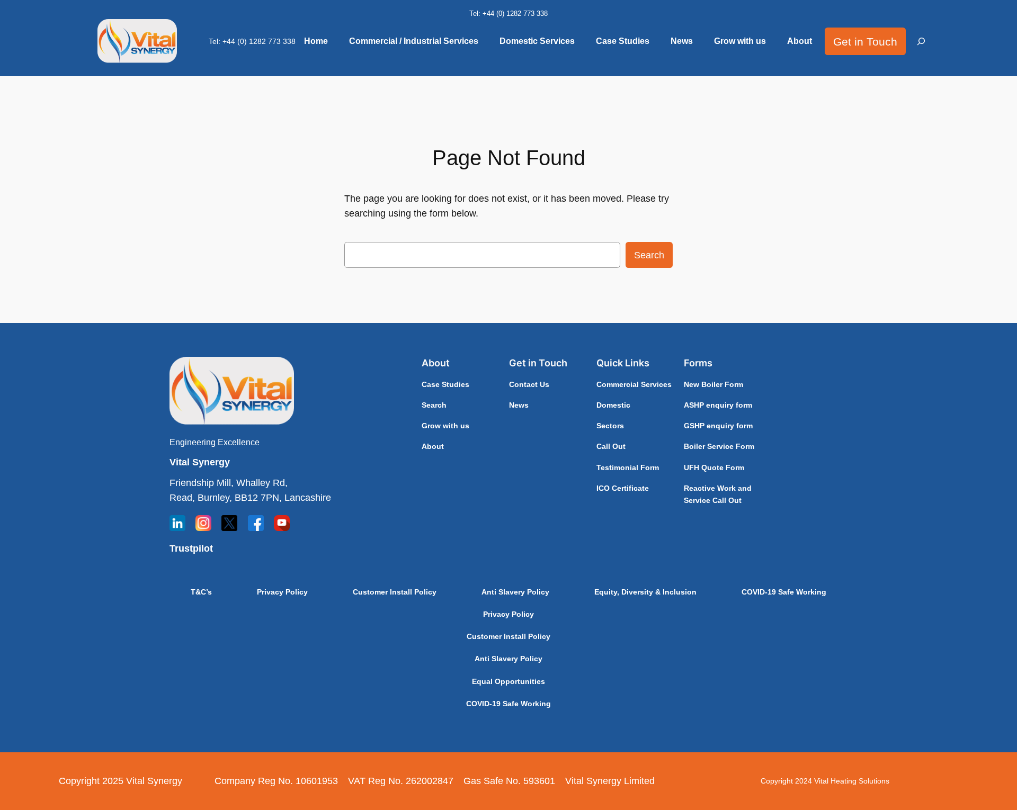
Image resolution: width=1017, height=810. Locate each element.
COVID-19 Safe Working (784, 592)
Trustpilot (191, 548)
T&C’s (201, 592)
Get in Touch (865, 41)
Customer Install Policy (394, 592)
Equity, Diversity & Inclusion (645, 592)
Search (649, 254)
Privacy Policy (282, 592)
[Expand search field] (921, 41)
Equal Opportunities (508, 681)
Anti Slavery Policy (515, 592)
